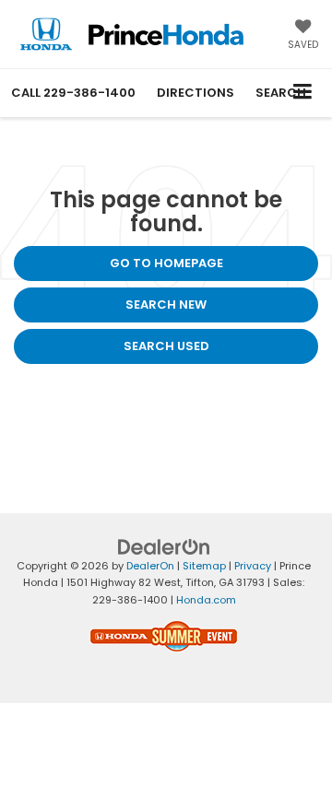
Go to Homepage (166, 263)
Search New (166, 304)
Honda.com (206, 599)
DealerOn (150, 565)
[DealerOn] (164, 546)
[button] (73, 92)
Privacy (252, 565)
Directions (195, 92)
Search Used (166, 346)
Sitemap (204, 565)
